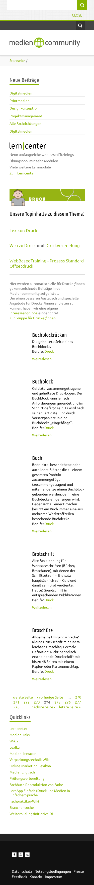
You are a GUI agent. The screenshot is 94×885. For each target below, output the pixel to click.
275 (57, 702)
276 (68, 702)
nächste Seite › (43, 707)
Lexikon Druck (23, 230)
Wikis (14, 741)
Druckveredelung (62, 245)
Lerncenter (18, 728)
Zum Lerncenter (22, 173)
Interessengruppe (24, 313)
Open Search (80, 25)
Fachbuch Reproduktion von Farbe (36, 784)
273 (37, 702)
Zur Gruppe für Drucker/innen (33, 318)
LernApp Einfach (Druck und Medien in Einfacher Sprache (40, 792)
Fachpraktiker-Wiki (24, 801)
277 (78, 702)
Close (77, 15)
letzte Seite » (69, 707)
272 (27, 702)
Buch (37, 457)
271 (16, 702)
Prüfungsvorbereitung (27, 778)
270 (78, 697)
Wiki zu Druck (23, 245)
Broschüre (42, 630)
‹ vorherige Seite (50, 697)
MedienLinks (20, 734)
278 (17, 707)
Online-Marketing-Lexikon (30, 765)
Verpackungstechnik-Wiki (30, 759)
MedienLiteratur (23, 753)
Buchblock (42, 381)
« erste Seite (23, 697)
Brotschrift (43, 553)
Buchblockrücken (49, 334)
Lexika (15, 747)
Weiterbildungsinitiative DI (31, 813)
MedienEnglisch (22, 772)
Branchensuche (22, 807)
